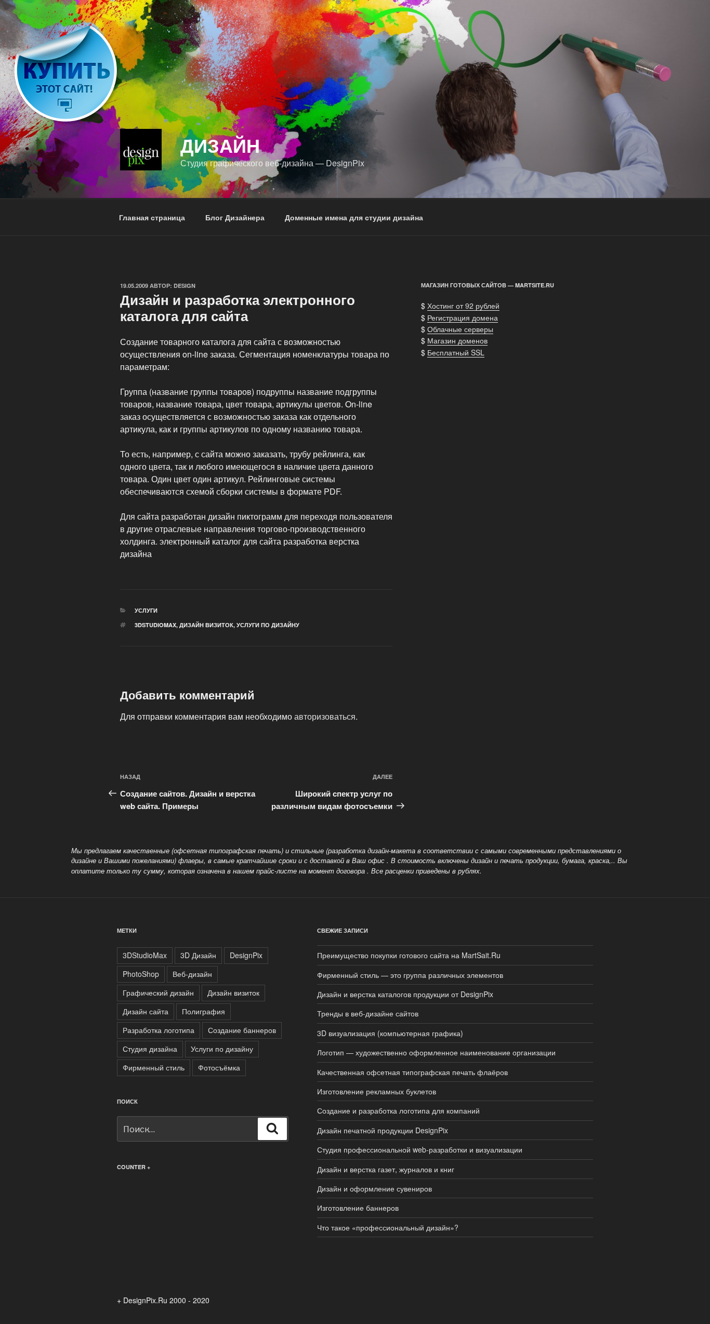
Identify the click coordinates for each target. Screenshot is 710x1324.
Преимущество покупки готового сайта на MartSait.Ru (409, 955)
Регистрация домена (462, 317)
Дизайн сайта (145, 1011)
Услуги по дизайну (267, 625)
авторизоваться (325, 716)
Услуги (146, 610)
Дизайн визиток (206, 625)
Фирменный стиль (154, 1067)
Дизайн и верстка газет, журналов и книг (385, 1169)
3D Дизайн (198, 955)
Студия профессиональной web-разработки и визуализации (419, 1149)
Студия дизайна (150, 1048)
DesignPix (246, 955)
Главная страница (152, 217)
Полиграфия (203, 1011)
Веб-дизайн (192, 974)
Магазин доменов (457, 340)
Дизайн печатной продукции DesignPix (382, 1130)
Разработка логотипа (158, 1030)
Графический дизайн (158, 992)
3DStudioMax (155, 625)
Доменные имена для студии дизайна (354, 217)
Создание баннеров (242, 1030)
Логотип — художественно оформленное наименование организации (436, 1052)
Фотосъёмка (219, 1067)
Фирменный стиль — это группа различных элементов (410, 975)
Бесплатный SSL (455, 352)
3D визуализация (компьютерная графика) (390, 1033)
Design (184, 285)
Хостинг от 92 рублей (463, 305)
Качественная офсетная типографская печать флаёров (412, 1072)
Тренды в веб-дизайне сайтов (367, 1013)
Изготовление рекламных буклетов (376, 1091)
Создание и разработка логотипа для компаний (398, 1110)
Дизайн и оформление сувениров (374, 1188)
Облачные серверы (460, 329)
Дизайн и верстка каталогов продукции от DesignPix (405, 994)
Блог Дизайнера (235, 217)
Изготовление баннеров (358, 1207)
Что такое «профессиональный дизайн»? (387, 1227)
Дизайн (220, 144)
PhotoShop (141, 974)
